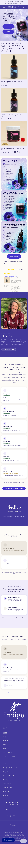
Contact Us (7, 784)
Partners (6, 792)
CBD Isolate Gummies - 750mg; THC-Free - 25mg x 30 (13, 149)
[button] (4, 7)
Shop (8, 26)
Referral (5, 796)
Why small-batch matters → (14, 692)
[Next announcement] (25, 2)
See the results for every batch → (14, 488)
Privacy (5, 780)
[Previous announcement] (3, 2)
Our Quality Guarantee (11, 768)
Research (6, 748)
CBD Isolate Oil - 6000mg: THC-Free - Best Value (13, 115)
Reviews (5, 740)
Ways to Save (7, 752)
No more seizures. (10, 276)
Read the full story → (14, 620)
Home (5, 733)
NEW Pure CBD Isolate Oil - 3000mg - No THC (7, 285)
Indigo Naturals (12, 824)
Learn (8, 32)
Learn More (14, 256)
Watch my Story (9, 349)
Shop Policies (7, 772)
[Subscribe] (23, 809)
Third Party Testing (9, 756)
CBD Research (8, 788)
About (5, 744)
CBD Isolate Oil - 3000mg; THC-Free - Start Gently (12, 82)
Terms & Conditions (10, 776)
